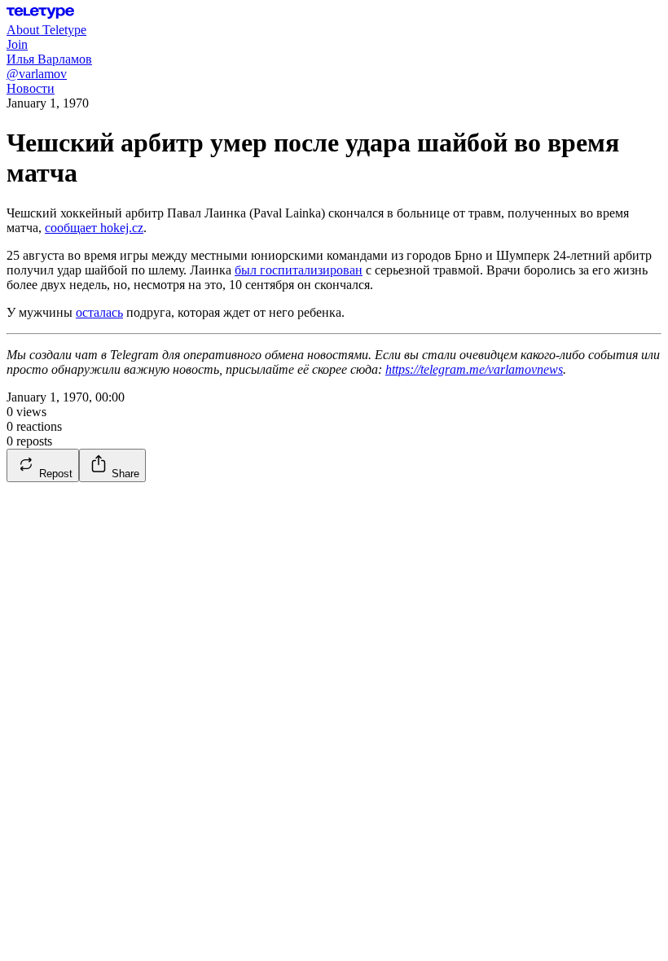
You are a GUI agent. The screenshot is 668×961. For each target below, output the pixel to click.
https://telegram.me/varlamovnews (474, 369)
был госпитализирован (299, 270)
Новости (31, 88)
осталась (99, 312)
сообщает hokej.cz (94, 228)
